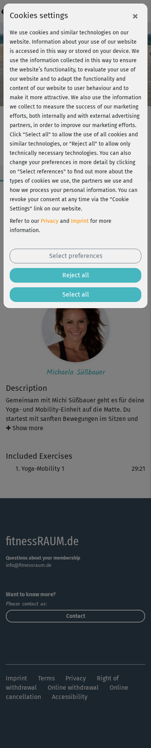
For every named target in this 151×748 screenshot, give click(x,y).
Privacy (49, 221)
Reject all (75, 275)
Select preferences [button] (75, 256)
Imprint (80, 221)
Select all (75, 294)
